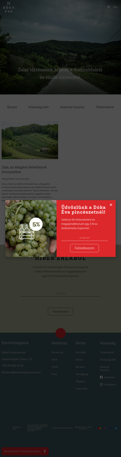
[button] (110, 204)
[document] (60, 228)
